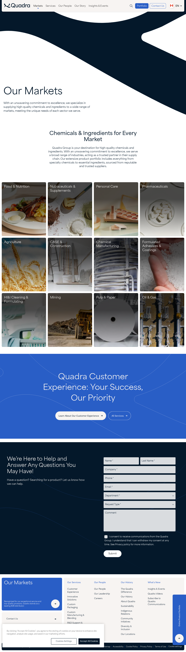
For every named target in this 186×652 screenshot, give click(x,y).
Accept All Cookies (89, 641)
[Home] (17, 7)
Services (51, 6)
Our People (65, 6)
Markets (38, 6)
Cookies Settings (64, 641)
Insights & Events (98, 6)
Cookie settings (175, 646)
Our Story (80, 6)
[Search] (131, 5)
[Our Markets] (55, 603)
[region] (53, 635)
